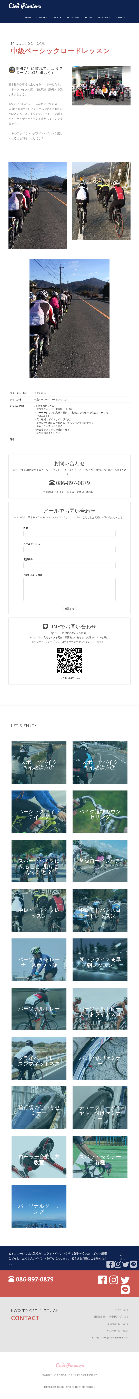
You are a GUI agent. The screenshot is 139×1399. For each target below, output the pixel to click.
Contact (120, 17)
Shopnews (73, 17)
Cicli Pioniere (24, 6)
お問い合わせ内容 (32, 575)
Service (57, 17)
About (88, 17)
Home (28, 17)
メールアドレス (31, 543)
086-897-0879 (72, 483)
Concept (41, 17)
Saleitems (103, 17)
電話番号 (28, 559)
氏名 (25, 528)
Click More (122, 1257)
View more (39, 762)
